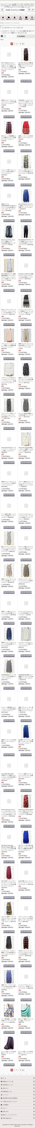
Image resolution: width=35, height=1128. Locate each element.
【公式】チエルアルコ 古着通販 (15, 10)
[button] (2, 10)
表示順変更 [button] (22, 36)
